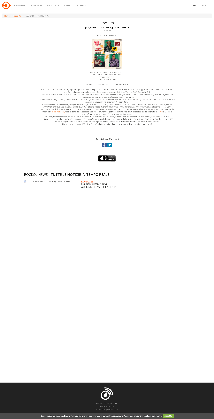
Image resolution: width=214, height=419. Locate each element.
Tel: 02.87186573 (107, 406)
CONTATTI (82, 5)
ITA (195, 5)
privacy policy (156, 415)
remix (160, 111)
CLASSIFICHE (36, 5)
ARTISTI (68, 5)
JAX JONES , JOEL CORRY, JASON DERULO (107, 27)
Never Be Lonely (58, 111)
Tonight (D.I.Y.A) (107, 22)
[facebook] (104, 147)
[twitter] (109, 147)
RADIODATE (53, 5)
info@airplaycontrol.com (107, 409)
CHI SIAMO (19, 5)
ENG (204, 5)
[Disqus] (107, 264)
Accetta (168, 415)
